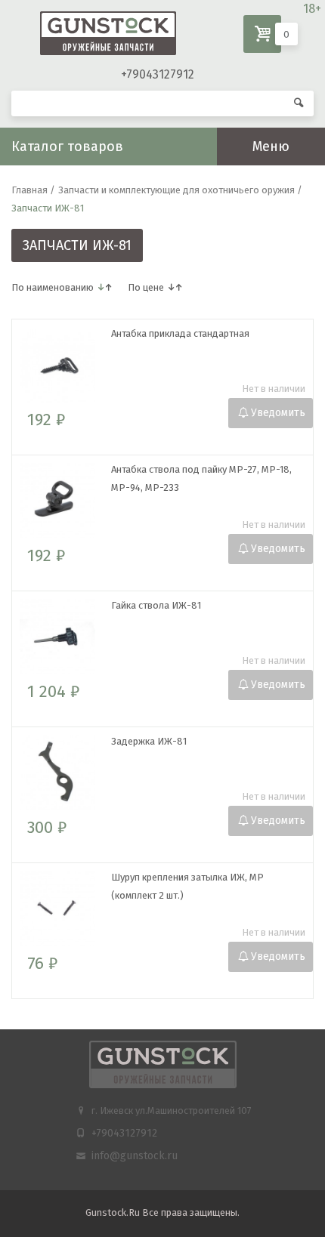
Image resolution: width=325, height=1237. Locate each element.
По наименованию (52, 287)
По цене (146, 287)
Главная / (33, 190)
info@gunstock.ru (134, 1155)
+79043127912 (157, 74)
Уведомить (278, 412)
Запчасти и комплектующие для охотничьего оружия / (180, 190)
